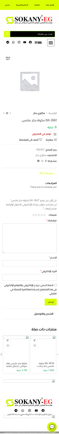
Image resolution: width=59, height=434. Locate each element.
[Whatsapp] (13, 42)
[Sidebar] (55, 134)
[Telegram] (8, 42)
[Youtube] (24, 42)
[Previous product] (10, 113)
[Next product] (4, 113)
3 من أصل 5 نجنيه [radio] (39, 215)
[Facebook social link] (46, 161)
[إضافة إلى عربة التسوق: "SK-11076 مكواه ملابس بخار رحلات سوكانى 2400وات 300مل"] (35, 340)
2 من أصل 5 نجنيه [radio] (41, 215)
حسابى (7, 5)
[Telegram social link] (38, 161)
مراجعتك (51, 220)
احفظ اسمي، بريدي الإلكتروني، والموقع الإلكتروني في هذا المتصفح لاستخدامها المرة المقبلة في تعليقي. (30, 289)
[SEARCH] (7, 34)
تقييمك (53, 215)
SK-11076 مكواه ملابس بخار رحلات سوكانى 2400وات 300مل (45, 367)
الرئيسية (52, 113)
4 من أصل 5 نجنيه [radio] (36, 215)
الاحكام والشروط (22, 5)
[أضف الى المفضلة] (35, 345)
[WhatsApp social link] (42, 161)
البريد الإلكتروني (48, 271)
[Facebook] (30, 42)
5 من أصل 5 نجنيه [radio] (33, 215)
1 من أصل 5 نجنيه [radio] (44, 215)
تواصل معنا (50, 5)
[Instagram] (19, 42)
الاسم (53, 257)
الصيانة (37, 5)
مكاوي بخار (39, 113)
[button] (51, 42)
